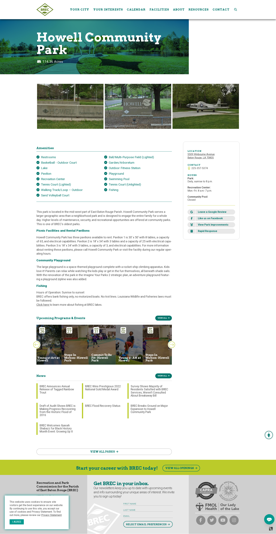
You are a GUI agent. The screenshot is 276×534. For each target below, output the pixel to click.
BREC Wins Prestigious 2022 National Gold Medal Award (103, 388)
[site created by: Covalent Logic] (263, 530)
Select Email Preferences (146, 524)
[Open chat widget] (269, 519)
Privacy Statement (51, 515)
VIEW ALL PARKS (102, 451)
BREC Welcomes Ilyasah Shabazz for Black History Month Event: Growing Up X (56, 428)
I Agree (16, 521)
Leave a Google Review (212, 211)
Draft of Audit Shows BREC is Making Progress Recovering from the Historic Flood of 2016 (58, 410)
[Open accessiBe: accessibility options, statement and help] (269, 435)
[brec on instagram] (234, 520)
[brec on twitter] (212, 520)
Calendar (136, 9)
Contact (221, 9)
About (179, 9)
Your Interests (108, 9)
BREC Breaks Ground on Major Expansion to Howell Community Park (149, 409)
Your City (79, 9)
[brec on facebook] (200, 520)
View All (162, 318)
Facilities (159, 9)
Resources (198, 9)
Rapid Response (207, 231)
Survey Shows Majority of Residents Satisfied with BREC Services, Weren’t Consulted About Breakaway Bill (149, 391)
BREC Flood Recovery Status (102, 405)
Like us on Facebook (210, 218)
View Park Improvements (213, 224)
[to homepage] (52, 9)
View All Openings (179, 468)
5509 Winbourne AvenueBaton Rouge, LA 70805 (201, 156)
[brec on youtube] (223, 520)
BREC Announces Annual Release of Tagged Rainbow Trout (57, 389)
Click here (43, 304)
